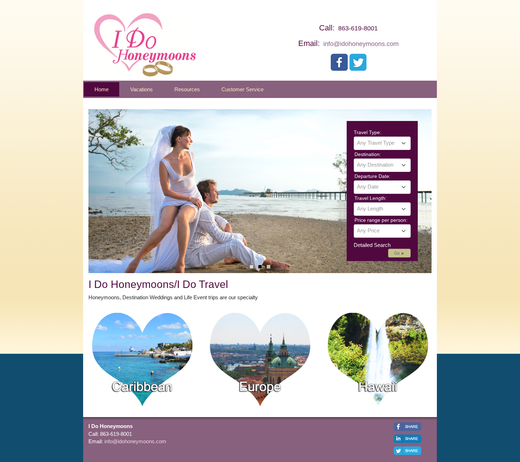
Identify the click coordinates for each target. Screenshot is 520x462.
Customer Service (242, 89)
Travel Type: (367, 132)
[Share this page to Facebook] (407, 426)
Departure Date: (372, 176)
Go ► (399, 253)
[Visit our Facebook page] (339, 62)
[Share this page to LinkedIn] (407, 438)
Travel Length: (370, 198)
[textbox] (382, 143)
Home (101, 89)
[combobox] (382, 143)
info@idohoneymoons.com (361, 43)
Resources (187, 89)
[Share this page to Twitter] (407, 450)
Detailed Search (372, 245)
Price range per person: (381, 220)
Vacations (141, 89)
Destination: (367, 154)
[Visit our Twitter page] (357, 62)
